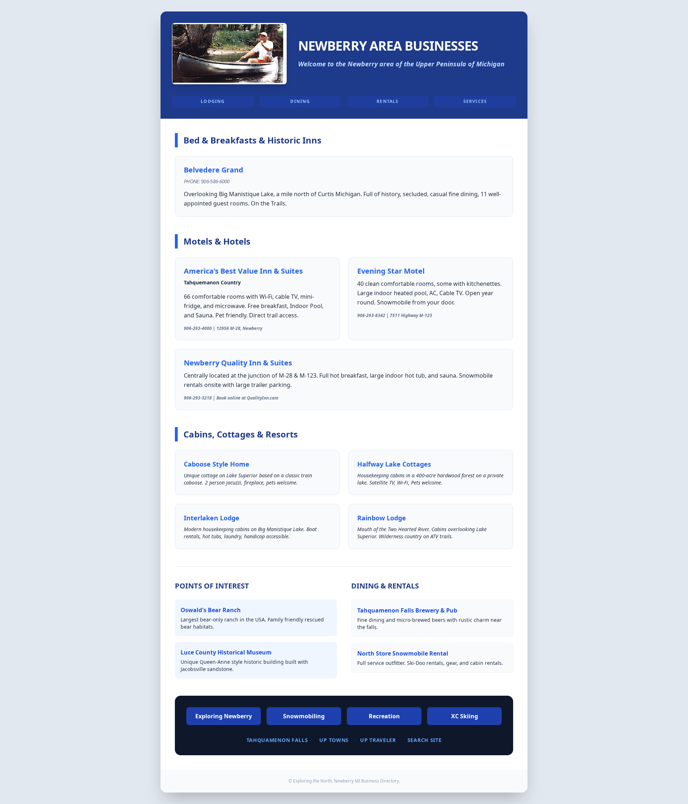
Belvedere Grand (213, 170)
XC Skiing (464, 716)
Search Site (424, 740)
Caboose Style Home (216, 464)
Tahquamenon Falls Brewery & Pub (407, 610)
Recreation (384, 716)
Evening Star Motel (391, 271)
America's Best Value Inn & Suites (243, 271)
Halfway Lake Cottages (394, 464)
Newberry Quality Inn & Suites (238, 363)
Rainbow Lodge (381, 518)
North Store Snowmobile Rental (402, 653)
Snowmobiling (304, 716)
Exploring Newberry (223, 716)
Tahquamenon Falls (277, 740)
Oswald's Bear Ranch (211, 610)
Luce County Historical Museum (226, 652)
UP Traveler (378, 740)
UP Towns (334, 740)
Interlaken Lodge (211, 518)
